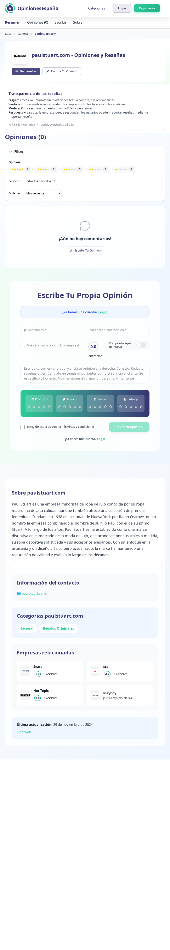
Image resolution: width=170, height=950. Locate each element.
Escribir (61, 22)
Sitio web (24, 732)
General (23, 34)
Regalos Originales (58, 628)
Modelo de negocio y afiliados (57, 124)
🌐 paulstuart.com (31, 593)
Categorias (96, 8)
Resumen (13, 22)
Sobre (78, 22)
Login (103, 312)
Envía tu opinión (129, 427)
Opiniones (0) (37, 22)
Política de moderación (21, 124)
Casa (8, 34)
